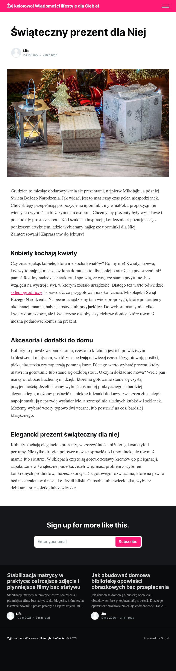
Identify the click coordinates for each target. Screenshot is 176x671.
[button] (165, 6)
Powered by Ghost (156, 638)
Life (26, 50)
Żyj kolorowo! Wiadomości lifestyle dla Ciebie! (53, 6)
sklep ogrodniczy (26, 292)
